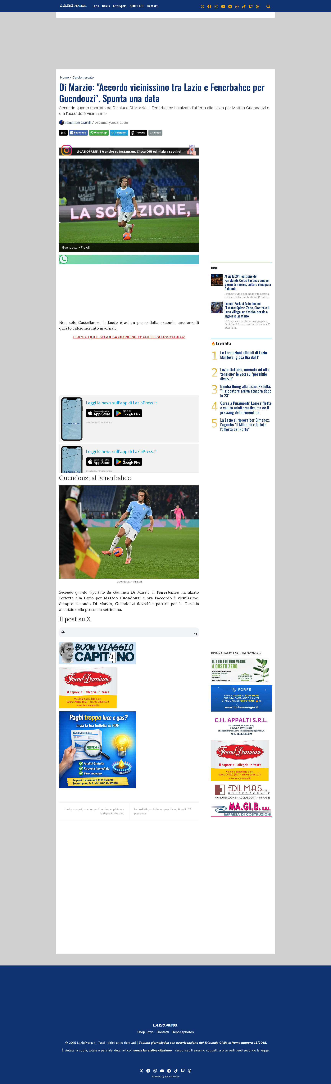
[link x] (202, 6)
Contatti (152, 6)
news (214, 267)
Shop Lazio (145, 1032)
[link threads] (257, 6)
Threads (140, 132)
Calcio (106, 6)
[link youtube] (223, 6)
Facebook (80, 132)
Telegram (120, 132)
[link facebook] (209, 6)
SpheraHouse (172, 1076)
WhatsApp (100, 132)
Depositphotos (183, 1032)
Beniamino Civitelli (78, 122)
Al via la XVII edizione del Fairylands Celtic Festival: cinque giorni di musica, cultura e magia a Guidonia (247, 282)
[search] (268, 6)
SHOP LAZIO (137, 6)
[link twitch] (250, 6)
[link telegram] (230, 6)
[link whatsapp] (237, 6)
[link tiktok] (243, 6)
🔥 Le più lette (221, 343)
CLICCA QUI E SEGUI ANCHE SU (129, 337)
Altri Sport (120, 6)
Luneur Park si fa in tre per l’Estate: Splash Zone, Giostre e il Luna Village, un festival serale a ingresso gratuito (246, 309)
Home (64, 77)
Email (157, 132)
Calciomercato (83, 77)
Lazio (96, 6)
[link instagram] (216, 6)
